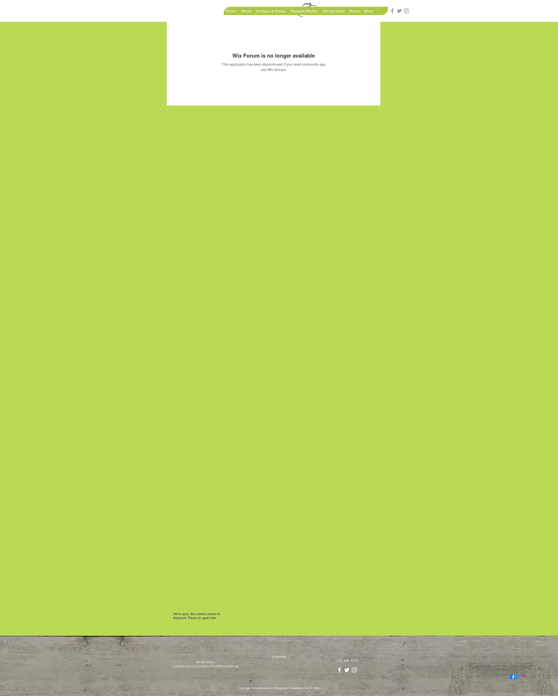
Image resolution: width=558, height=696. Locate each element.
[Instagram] (524, 676)
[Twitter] (518, 676)
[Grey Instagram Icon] (406, 11)
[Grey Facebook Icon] (392, 11)
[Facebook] (512, 676)
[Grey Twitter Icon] (399, 11)
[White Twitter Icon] (347, 670)
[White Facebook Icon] (339, 670)
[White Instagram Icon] (354, 670)
